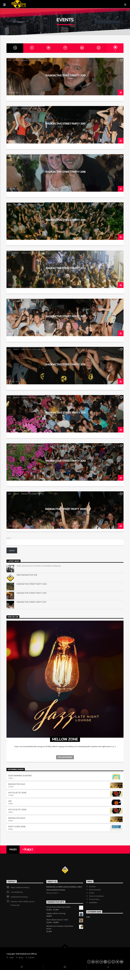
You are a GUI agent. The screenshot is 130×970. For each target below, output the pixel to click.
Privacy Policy (94, 899)
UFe (10, 801)
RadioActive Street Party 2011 (65, 412)
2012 (9, 349)
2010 (9, 446)
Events (16, 60)
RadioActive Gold (16, 784)
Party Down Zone (17, 826)
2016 (9, 157)
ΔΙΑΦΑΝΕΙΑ (93, 902)
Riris (9, 91)
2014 (9, 253)
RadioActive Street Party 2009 (65, 509)
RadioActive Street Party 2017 (66, 123)
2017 (9, 108)
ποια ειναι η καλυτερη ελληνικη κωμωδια (39, 566)
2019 (9, 60)
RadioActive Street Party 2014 (66, 268)
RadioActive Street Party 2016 (66, 172)
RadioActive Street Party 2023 (32, 584)
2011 (9, 397)
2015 (9, 205)
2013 (9, 301)
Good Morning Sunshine (20, 775)
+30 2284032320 (17, 892)
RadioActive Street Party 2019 (66, 75)
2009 (9, 494)
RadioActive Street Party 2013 (66, 316)
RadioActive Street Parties (32, 60)
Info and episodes (65, 757)
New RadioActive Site (27, 575)
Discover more (52, 893)
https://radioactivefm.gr (20, 887)
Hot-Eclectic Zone (17, 792)
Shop (11, 957)
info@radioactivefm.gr (19, 897)
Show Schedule (95, 890)
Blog (21, 957)
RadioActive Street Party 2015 (66, 220)
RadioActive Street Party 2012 (66, 364)
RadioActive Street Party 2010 (66, 461)
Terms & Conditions (96, 896)
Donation (92, 886)
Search (8, 538)
